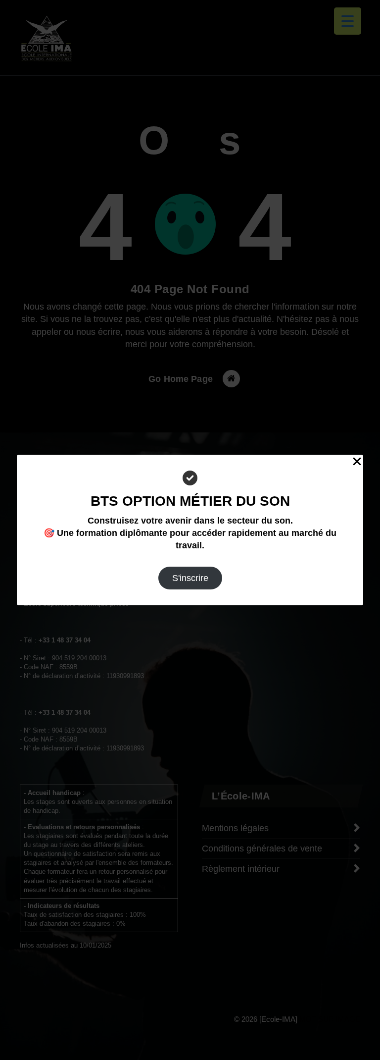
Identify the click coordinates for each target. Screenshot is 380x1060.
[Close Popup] (357, 461)
